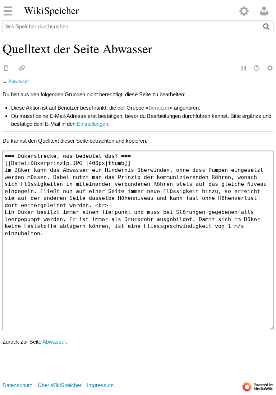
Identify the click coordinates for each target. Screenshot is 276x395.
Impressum (100, 385)
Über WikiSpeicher (60, 385)
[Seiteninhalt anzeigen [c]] (6, 68)
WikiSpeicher (51, 10)
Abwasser (18, 81)
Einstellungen (92, 124)
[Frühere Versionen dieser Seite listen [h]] (257, 68)
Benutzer (159, 108)
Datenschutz (17, 385)
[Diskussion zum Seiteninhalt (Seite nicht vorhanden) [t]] (22, 68)
